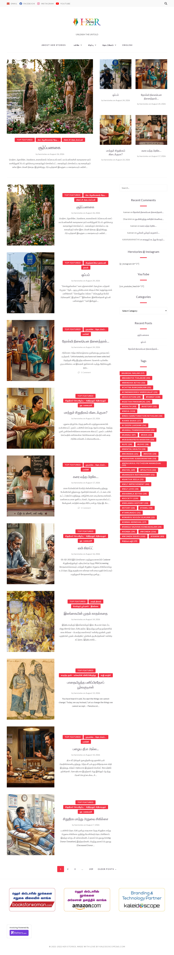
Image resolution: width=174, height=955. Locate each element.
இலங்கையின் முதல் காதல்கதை (86, 613)
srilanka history (135, 503)
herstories (42, 154)
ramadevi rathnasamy (139, 475)
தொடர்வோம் (108, 45)
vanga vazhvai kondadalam (142, 527)
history (150, 406)
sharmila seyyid (135, 493)
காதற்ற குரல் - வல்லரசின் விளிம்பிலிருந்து (78, 675)
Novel (129, 470)
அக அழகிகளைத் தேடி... (48, 140)
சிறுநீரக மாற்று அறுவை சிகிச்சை (85, 819)
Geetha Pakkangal (136, 401)
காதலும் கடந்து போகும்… (154, 239)
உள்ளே (77, 45)
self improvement (136, 484)
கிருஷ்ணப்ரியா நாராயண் (96, 263)
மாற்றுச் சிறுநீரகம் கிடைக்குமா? (85, 412)
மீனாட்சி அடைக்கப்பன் (73, 140)
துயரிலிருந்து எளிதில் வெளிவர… (149, 219)
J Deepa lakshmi (134, 425)
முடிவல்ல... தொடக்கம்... (96, 329)
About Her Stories (54, 45)
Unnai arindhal (134, 522)
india (129, 411)
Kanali (129, 435)
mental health (134, 449)
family (153, 397)
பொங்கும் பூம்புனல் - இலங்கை (86, 606)
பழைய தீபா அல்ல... (86, 749)
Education (132, 397)
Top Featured (25, 140)
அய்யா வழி (130, 541)
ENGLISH (127, 45)
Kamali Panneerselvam (139, 430)
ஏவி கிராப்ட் (85, 548)
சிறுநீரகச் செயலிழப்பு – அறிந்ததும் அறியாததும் (85, 400)
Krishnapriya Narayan (138, 439)
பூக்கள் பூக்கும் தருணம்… (148, 232)
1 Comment (86, 372)
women (149, 531)
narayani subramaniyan (139, 458)
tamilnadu (132, 512)
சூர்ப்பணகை (49, 147)
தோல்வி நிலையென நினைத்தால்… (85, 341)
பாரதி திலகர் (96, 601)
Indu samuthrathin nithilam (142, 416)
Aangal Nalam (134, 373)
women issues (134, 536)
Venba (129, 531)
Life (127, 444)
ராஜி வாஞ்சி (106, 675)
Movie (150, 454)
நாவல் (85, 267)
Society (130, 498)
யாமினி (86, 334)
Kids (147, 435)
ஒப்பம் (116, 94)
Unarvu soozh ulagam (139, 517)
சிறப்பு (91, 45)
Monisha (130, 454)
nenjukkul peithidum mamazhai (141, 464)
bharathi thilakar (136, 378)
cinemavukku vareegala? (140, 392)
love (144, 444)
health (129, 406)
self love (131, 489)
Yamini (158, 536)
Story (129, 508)
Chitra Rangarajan (137, 387)
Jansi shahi (132, 420)
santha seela (133, 479)
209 (91, 869)
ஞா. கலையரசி (86, 405)
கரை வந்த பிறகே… (151, 150)
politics (149, 470)
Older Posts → (107, 869)
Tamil (147, 508)
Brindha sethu (134, 383)
